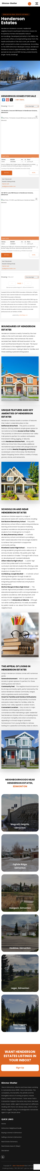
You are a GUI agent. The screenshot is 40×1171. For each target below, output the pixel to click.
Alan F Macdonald (18, 1166)
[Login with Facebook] (3, 99)
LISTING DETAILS (6, 173)
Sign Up (20, 1067)
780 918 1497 (5, 184)
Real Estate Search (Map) (10, 1146)
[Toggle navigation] (36, 3)
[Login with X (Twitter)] (11, 99)
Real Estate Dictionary (9, 1142)
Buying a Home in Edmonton (11, 1133)
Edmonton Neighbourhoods (11, 1128)
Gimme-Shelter (9, 3)
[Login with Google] (7, 99)
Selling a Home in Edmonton (11, 1137)
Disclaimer (5, 1151)
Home (3, 1124)
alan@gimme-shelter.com (9, 186)
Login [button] (20, 99)
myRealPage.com (23, 315)
